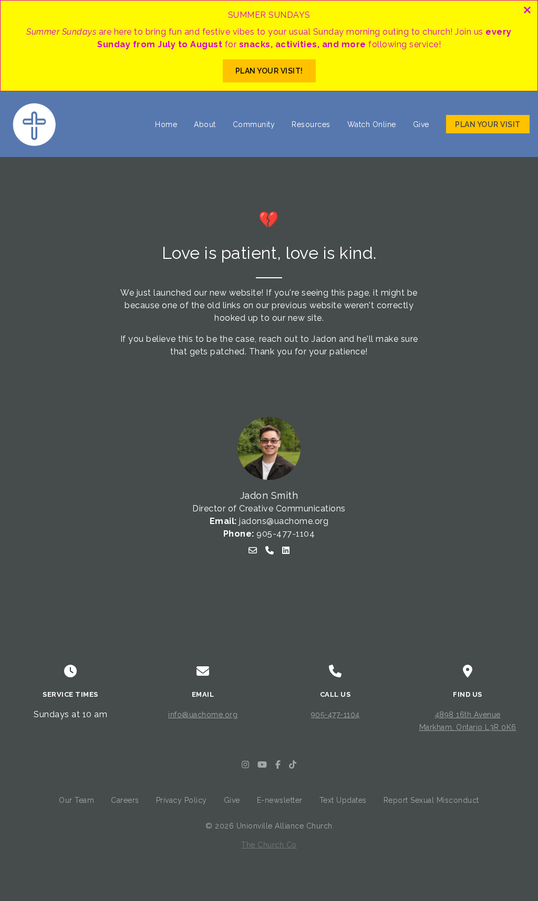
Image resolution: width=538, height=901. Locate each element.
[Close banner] (527, 11)
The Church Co (269, 845)
